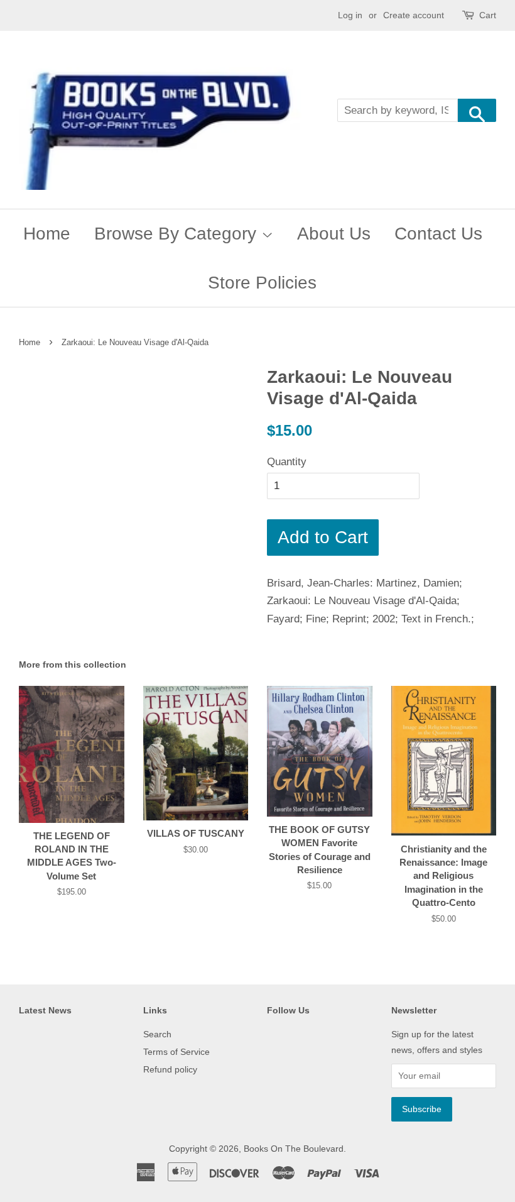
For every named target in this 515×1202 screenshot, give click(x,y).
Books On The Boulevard (294, 1149)
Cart (487, 15)
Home (46, 233)
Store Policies (262, 282)
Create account (413, 15)
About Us (334, 233)
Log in (350, 15)
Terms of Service (176, 1052)
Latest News (45, 1010)
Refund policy (170, 1069)
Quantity (286, 462)
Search (157, 1034)
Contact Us (438, 233)
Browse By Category (177, 233)
